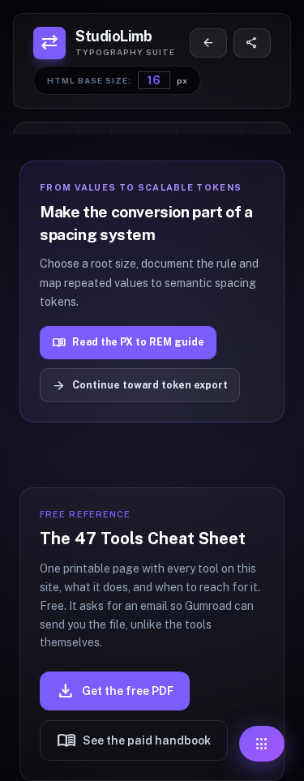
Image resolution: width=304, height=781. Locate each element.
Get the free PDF (114, 691)
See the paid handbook (134, 740)
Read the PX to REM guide (127, 342)
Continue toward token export (139, 385)
